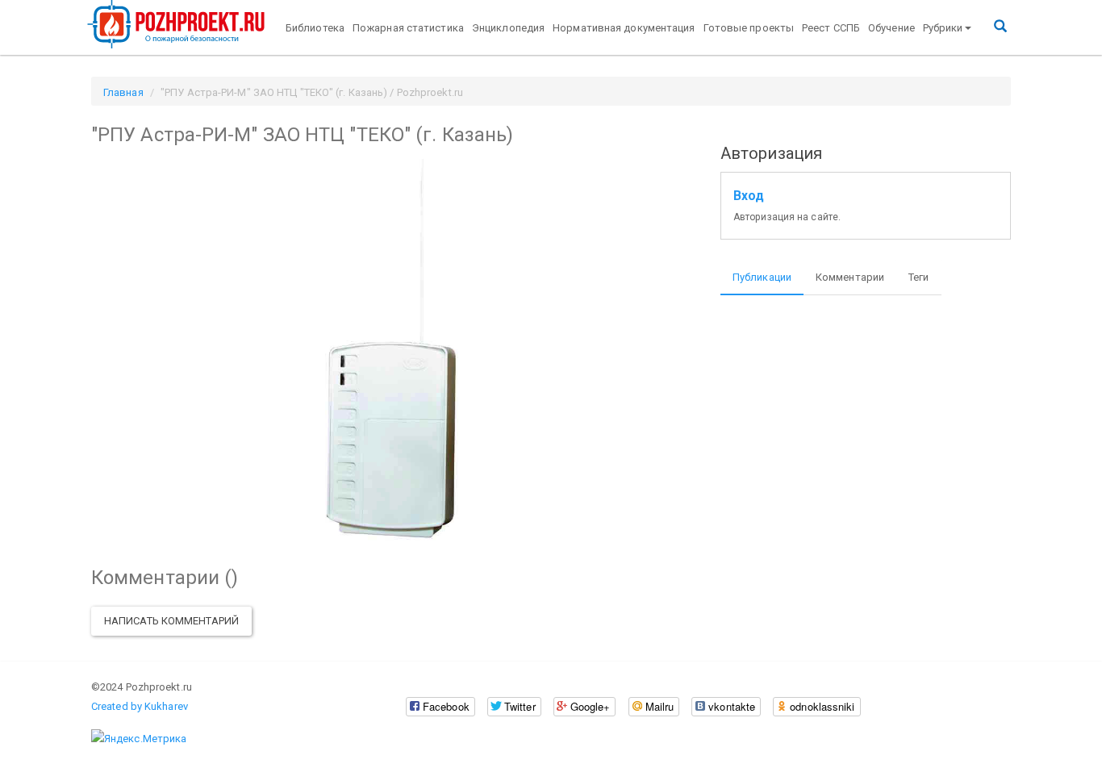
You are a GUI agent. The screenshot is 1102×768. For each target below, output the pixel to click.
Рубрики (943, 28)
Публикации (762, 277)
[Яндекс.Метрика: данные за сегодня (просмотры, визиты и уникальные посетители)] (138, 739)
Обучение (891, 28)
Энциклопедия (508, 28)
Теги (918, 277)
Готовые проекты (749, 28)
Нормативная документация (624, 28)
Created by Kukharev (139, 706)
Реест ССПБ (831, 28)
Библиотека (315, 28)
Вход (748, 196)
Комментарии (850, 277)
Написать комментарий (171, 621)
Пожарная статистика (408, 28)
